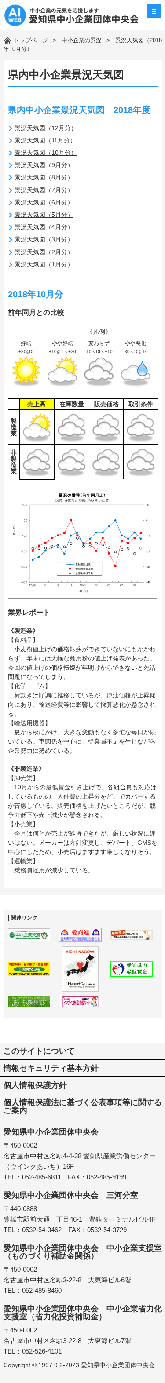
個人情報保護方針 (35, 1085)
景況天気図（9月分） (44, 164)
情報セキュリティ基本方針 (51, 1068)
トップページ (31, 40)
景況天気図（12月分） (46, 127)
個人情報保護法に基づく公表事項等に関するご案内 (83, 1106)
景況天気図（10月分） (46, 152)
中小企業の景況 (82, 40)
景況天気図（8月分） (44, 177)
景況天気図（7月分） (44, 189)
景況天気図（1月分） (44, 264)
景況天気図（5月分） (44, 214)
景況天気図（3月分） (44, 239)
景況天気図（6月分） (44, 202)
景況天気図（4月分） (44, 226)
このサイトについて (39, 1051)
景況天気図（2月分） (44, 251)
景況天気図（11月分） (45, 140)
